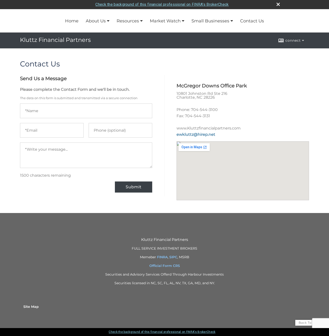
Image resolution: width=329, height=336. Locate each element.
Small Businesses (210, 21)
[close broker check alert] (278, 4)
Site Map (31, 306)
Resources (128, 21)
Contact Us (252, 21)
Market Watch (165, 21)
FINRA (162, 257)
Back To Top (309, 322)
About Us (96, 21)
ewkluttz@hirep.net (196, 134)
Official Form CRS (164, 266)
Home (72, 21)
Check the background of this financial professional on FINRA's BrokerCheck (162, 4)
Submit (133, 187)
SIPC (173, 257)
